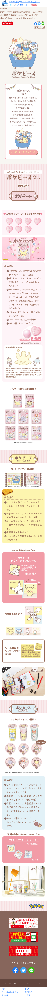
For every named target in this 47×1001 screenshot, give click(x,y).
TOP (3, 989)
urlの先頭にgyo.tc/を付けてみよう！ (24, 1)
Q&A (27, 989)
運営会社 (5, 995)
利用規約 (28, 992)
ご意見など (29, 995)
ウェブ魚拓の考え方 (10, 992)
